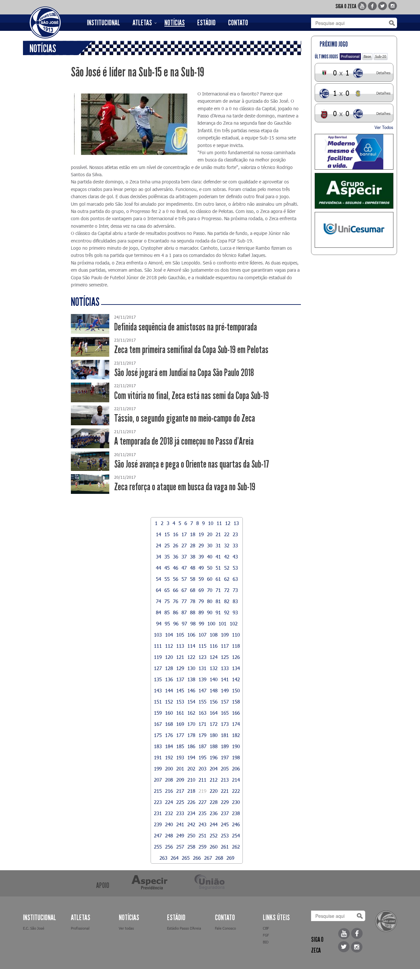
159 (158, 713)
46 (175, 568)
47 (184, 568)
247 (158, 835)
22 (226, 534)
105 (180, 635)
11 (219, 523)
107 (202, 635)
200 (169, 768)
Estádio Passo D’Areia (184, 928)
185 (180, 746)
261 (225, 847)
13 (236, 523)
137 (180, 679)
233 (180, 813)
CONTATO (238, 22)
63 (235, 579)
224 (169, 802)
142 (236, 679)
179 (202, 735)
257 (180, 847)
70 (209, 590)
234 (191, 813)
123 (202, 657)
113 (180, 646)
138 (191, 679)
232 (169, 813)
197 (225, 757)
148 (214, 690)
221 (225, 791)
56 (175, 579)
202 (191, 768)
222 (236, 791)
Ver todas (126, 928)
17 (184, 534)
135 (158, 679)
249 (180, 835)
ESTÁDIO (206, 22)
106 (191, 635)
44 (158, 568)
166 (236, 713)
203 (202, 768)
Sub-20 (380, 56)
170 (191, 724)
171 (202, 724)
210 (191, 780)
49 (201, 568)
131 (202, 668)
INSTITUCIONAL (103, 22)
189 (225, 746)
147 (202, 690)
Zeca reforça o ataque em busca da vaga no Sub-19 (184, 487)
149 (225, 690)
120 (169, 657)
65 (167, 590)
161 (180, 713)
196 (214, 757)
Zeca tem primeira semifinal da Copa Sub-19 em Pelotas (191, 350)
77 (184, 601)
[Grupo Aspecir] (354, 191)
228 (214, 802)
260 (214, 847)
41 (218, 556)
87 (184, 612)
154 (191, 702)
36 (175, 556)
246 (236, 824)
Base (367, 56)
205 (225, 768)
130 (191, 668)
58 (192, 579)
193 (180, 757)
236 (214, 813)
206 (236, 768)
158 (236, 702)
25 (167, 545)
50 (209, 568)
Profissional (350, 56)
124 (214, 657)
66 (175, 590)
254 (236, 835)
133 (225, 668)
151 (158, 702)
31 (218, 545)
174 (236, 724)
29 (201, 545)
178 (191, 735)
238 (236, 813)
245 (225, 824)
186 (191, 746)
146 (191, 690)
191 (158, 757)
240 (169, 824)
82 (226, 601)
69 (201, 590)
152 (169, 702)
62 (226, 579)
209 (180, 780)
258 (191, 847)
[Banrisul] (354, 152)
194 (191, 757)
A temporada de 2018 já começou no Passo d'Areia (184, 441)
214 (236, 780)
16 (175, 534)
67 (184, 590)
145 (180, 690)
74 (158, 601)
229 (225, 802)
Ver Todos (383, 127)
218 (191, 791)
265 (186, 858)
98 (193, 623)
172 (214, 724)
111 (158, 646)
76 (175, 601)
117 (225, 646)
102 (234, 623)
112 (169, 646)
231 (158, 813)
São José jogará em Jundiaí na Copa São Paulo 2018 (184, 373)
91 (218, 612)
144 (169, 690)
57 (184, 579)
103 (158, 635)
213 (225, 780)
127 (158, 668)
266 (197, 858)
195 (202, 757)
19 (201, 534)
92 (226, 612)
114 (191, 646)
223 (158, 802)
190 (236, 746)
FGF (266, 935)
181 (225, 735)
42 (226, 556)
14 (158, 534)
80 (209, 601)
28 (192, 545)
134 (236, 668)
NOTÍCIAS (174, 22)
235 (202, 813)
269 (230, 858)
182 (236, 735)
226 (191, 802)
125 (225, 657)
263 (163, 858)
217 (180, 791)
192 (169, 757)
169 (180, 724)
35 (167, 556)
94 (158, 623)
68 (192, 590)
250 (191, 835)
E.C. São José (33, 928)
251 (202, 835)
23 (235, 534)
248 (169, 835)
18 (192, 534)
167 (158, 724)
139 (202, 679)
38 (192, 556)
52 (226, 568)
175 (158, 735)
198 (236, 757)
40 (209, 556)
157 (225, 702)
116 (214, 646)
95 (167, 623)
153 (180, 702)
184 (169, 746)
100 (211, 623)
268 (219, 858)
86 (175, 612)
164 (214, 713)
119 (158, 657)
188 (214, 746)
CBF (266, 928)
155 (202, 702)
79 (201, 601)
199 (158, 768)
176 (169, 735)
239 (158, 824)
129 (180, 668)
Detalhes (383, 73)
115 (202, 646)
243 (202, 824)
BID (265, 942)
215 (158, 791)
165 (225, 713)
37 (184, 556)
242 (191, 824)
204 (214, 768)
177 (180, 735)
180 (214, 735)
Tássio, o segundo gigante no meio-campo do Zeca (184, 418)
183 (158, 746)
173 (225, 724)
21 (218, 534)
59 (201, 579)
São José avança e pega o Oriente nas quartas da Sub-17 (191, 464)
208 (169, 780)
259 (202, 847)
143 (158, 690)
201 (180, 768)
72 (226, 590)
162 (191, 713)
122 (191, 657)
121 (180, 657)
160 (169, 713)
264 (174, 858)
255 (158, 847)
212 (214, 780)
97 (184, 623)
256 (169, 847)
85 (167, 612)
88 (192, 612)
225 (180, 802)
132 (214, 668)
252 (214, 835)
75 (167, 601)
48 (192, 568)
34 (158, 556)
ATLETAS (142, 22)
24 (158, 545)
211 (202, 780)
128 (169, 668)
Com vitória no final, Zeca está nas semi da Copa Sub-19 (191, 396)
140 (214, 679)
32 (226, 545)
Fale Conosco (225, 928)
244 (214, 824)
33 (235, 545)
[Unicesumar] (354, 230)
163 (202, 713)
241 (180, 824)
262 (236, 847)
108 (214, 635)
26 (175, 545)
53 (235, 568)
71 (218, 590)
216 (169, 791)
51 (218, 568)
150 (236, 690)
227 (202, 802)
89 (201, 612)
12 (227, 523)
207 (158, 780)
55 (167, 579)
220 (214, 791)
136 (169, 679)
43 (235, 556)
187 (202, 746)
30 (209, 545)
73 (235, 590)
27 (184, 545)
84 (158, 612)
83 (235, 601)
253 (225, 835)
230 (236, 802)
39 (201, 556)
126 (236, 657)
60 (209, 579)
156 (214, 702)
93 (235, 612)
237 (225, 813)
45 (167, 568)
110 (236, 635)
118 (236, 646)
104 (169, 635)
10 (210, 523)
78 (192, 601)
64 (158, 590)
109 (225, 635)
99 (201, 623)
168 (169, 724)
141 (225, 679)
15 (167, 534)
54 (158, 579)
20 (209, 534)
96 (175, 623)
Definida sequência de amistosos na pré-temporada (185, 327)
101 (222, 623)
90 (209, 612)
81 (218, 601)
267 (208, 858)
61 (218, 579)
